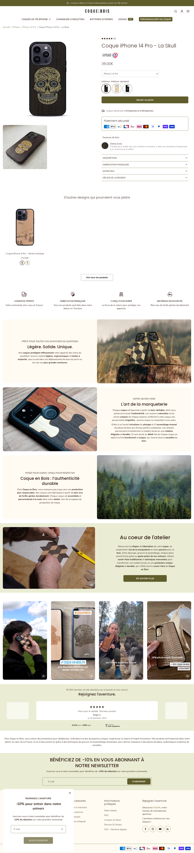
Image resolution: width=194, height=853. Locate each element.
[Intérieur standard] (106, 88)
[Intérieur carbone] (127, 88)
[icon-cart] (188, 11)
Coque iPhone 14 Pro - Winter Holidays (25, 253)
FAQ (106, 815)
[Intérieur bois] (116, 88)
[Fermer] (70, 793)
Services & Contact (113, 824)
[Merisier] (22, 263)
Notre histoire (110, 810)
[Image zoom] (47, 79)
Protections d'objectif (76, 821)
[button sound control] (91, 585)
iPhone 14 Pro (29, 27)
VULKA (156, 807)
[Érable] (28, 263)
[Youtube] (160, 829)
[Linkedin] (167, 829)
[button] (145, 99)
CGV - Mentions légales (115, 829)
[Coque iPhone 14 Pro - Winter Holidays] (25, 227)
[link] (38, 840)
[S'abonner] (62, 829)
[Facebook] (145, 829)
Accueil (6, 27)
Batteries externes (74, 812)
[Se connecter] (182, 11)
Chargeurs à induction (76, 807)
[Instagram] (153, 829)
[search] (175, 11)
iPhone (16, 27)
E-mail (51, 781)
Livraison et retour (112, 819)
